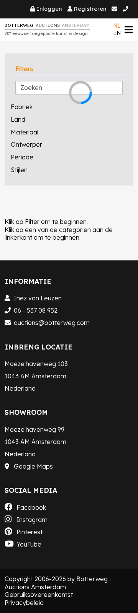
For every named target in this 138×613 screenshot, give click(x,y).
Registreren (90, 8)
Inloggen (49, 8)
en (117, 33)
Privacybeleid (24, 602)
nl (117, 25)
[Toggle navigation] (128, 29)
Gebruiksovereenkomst (39, 594)
